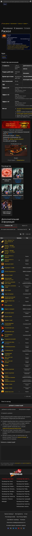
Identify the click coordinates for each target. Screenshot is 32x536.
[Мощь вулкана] (2, 305)
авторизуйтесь (18, 463)
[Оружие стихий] (2, 320)
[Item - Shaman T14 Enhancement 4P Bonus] (2, 241)
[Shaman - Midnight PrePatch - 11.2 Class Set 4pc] (2, 252)
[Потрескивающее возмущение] (2, 324)
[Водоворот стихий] (2, 267)
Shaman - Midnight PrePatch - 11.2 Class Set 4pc (10, 252)
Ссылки (28, 28)
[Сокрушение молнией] (2, 339)
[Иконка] (4, 36)
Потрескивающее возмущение (9, 324)
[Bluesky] (13, 528)
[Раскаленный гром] (2, 327)
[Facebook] (16, 528)
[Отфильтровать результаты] (23, 234)
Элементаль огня (9, 391)
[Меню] (1, 1)
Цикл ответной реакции (8, 358)
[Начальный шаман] (2, 312)
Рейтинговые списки (23, 506)
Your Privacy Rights (22, 516)
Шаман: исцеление (9, 369)
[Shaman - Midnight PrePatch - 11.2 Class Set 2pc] (2, 246)
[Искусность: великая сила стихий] (2, 282)
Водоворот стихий (9, 267)
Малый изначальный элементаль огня (10, 297)
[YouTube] (18, 528)
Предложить (20, 160)
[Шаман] (2, 365)
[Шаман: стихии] (2, 384)
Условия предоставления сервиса (16, 525)
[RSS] (21, 528)
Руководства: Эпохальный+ (9, 489)
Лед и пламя (8, 290)
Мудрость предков (9, 309)
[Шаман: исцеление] (2, 369)
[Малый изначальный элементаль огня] (2, 297)
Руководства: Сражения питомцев (24, 496)
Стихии (27, 287)
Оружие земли (8, 316)
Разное (27, 256)
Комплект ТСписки (7, 499)
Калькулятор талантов (8, 496)
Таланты (20, 23)
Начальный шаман (9, 312)
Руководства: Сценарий (23, 499)
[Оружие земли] (2, 316)
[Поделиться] (30, 1)
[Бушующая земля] (2, 264)
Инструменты (19, 514)
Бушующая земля (9, 264)
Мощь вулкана (8, 305)
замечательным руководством (12, 428)
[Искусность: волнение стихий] (2, 286)
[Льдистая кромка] (2, 294)
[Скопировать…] (20, 234)
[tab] (8, 225)
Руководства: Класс (7, 481)
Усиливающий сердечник (8, 354)
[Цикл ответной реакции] (2, 358)
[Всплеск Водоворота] (2, 271)
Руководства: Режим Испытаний (24, 501)
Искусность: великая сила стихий (10, 282)
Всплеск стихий (8, 275)
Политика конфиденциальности (16, 522)
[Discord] (8, 528)
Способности (27, 364)
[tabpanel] (16, 315)
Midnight (4, 501)
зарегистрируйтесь (27, 463)
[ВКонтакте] (24, 528)
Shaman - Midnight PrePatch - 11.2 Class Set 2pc (10, 247)
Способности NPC (27, 294)
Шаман (25, 23)
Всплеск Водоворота (10, 271)
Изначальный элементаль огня (9, 279)
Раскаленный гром (9, 327)
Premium (22, 519)
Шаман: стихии (8, 384)
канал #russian (22, 437)
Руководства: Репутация (24, 494)
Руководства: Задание (23, 491)
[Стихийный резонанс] (2, 346)
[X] (11, 528)
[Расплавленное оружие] (2, 335)
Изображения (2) (16, 144)
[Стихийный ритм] (2, 350)
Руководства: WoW (7, 479)
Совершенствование (27, 283)
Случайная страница (13, 519)
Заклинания (13, 23)
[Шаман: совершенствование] (2, 376)
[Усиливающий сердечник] (2, 354)
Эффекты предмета (27, 267)
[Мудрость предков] (2, 309)
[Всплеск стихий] (2, 275)
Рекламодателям (10, 516)
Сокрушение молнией (10, 339)
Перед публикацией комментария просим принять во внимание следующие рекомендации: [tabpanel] (16, 440)
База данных (6, 23)
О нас (25, 514)
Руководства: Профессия (9, 491)
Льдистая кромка (9, 294)
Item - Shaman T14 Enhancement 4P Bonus (9, 242)
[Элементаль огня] (2, 391)
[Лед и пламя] (2, 290)
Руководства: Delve (7, 484)
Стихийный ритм (9, 350)
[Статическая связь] (2, 342)
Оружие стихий (8, 320)
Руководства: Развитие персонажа (9, 486)
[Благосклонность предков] (2, 256)
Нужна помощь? (9, 514)
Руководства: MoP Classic (24, 479)
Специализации (27, 282)
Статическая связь (9, 342)
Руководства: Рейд (7, 494)
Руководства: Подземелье (24, 486)
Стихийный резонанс (10, 346)
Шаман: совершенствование (10, 376)
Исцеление (26, 369)
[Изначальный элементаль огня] (2, 279)
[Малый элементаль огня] (2, 301)
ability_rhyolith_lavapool (16, 139)
